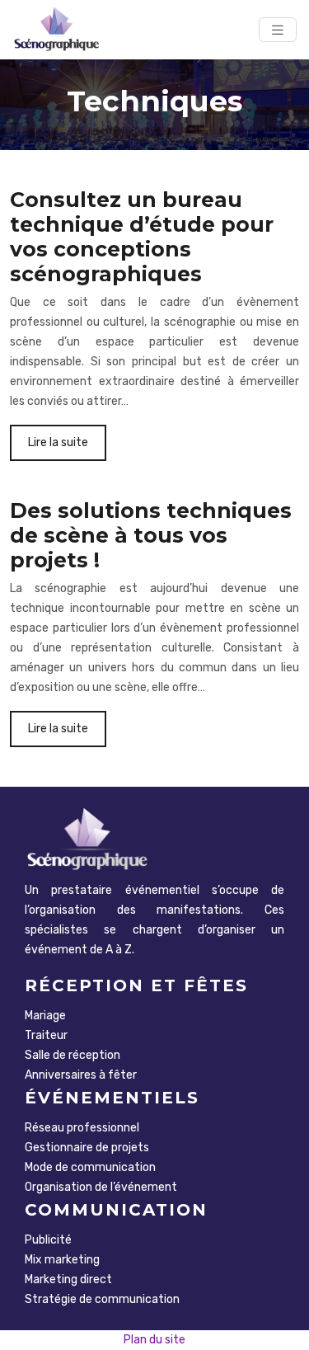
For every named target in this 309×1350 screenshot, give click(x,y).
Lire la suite (58, 442)
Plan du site (154, 1340)
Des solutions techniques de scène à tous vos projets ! (151, 535)
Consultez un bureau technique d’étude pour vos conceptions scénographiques (142, 236)
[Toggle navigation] (278, 30)
